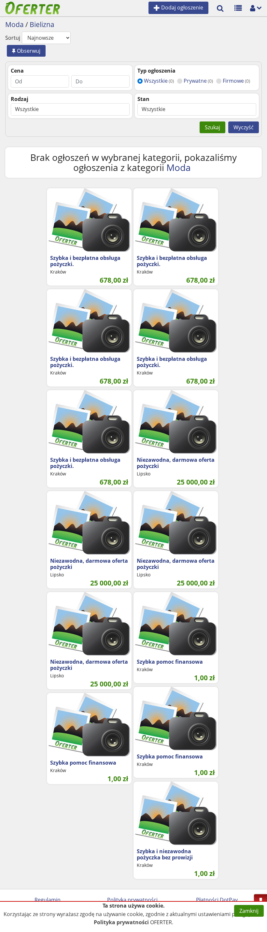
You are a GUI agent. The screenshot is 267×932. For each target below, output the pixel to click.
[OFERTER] (32, 7)
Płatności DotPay (217, 899)
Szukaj (212, 127)
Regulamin (48, 899)
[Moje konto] (252, 7)
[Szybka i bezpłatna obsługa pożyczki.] (89, 220)
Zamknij (249, 910)
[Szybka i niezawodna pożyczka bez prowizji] (176, 813)
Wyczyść (243, 127)
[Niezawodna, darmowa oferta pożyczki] (176, 422)
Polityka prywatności (132, 899)
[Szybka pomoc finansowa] (176, 624)
